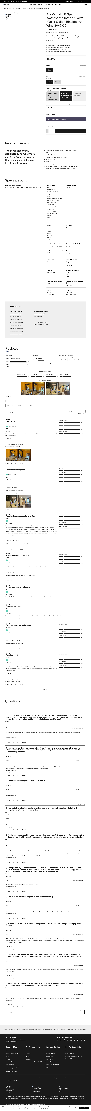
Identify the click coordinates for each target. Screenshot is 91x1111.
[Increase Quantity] (53, 131)
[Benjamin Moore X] (74, 1040)
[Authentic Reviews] (12, 351)
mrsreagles (7, 958)
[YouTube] (67, 1040)
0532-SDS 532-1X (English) (16, 314)
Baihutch (7, 721)
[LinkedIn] (81, 1040)
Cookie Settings (45, 1108)
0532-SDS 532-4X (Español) (16, 331)
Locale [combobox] (30, 405)
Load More (45, 689)
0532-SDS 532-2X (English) (16, 316)
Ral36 (6, 812)
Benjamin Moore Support (11, 737)
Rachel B (7, 557)
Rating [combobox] (8, 405)
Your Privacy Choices (11, 1071)
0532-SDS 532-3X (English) (16, 325)
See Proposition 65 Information (41, 324)
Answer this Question (78, 728)
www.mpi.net (36, 1030)
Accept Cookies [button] (84, 1107)
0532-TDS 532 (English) (39, 314)
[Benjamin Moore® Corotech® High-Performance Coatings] (13, 1089)
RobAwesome (9, 627)
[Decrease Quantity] (47, 131)
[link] (84, 1)
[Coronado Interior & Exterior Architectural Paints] (66, 1089)
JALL (6, 898)
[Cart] (87, 1)
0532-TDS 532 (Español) (39, 316)
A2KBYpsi (8, 518)
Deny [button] (76, 1107)
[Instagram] (60, 1040)
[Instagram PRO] (64, 1040)
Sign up (7, 1039)
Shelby (7, 657)
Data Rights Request (11, 1068)
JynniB (6, 754)
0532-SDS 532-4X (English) (16, 334)
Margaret (7, 471)
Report (21, 463)
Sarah (6, 839)
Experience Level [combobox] (20, 405)
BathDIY (6, 873)
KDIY (6, 987)
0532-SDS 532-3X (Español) (16, 328)
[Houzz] (77, 1040)
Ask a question (12, 704)
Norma (7, 423)
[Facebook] (57, 1040)
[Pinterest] (71, 1040)
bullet (6, 782)
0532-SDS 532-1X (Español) (16, 319)
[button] (22, 1)
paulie (6, 927)
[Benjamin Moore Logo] (7, 4)
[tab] (8, 17)
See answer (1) (81, 804)
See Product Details (51, 40)
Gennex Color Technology (60, 166)
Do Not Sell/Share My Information (14, 1067)
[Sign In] (81, 1)
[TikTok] (84, 1040)
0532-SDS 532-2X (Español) (16, 322)
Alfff (7, 589)
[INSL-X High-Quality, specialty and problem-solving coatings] (39, 1089)
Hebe (7, 608)
